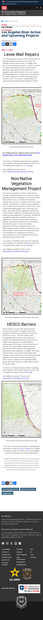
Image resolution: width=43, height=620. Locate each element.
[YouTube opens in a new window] (16, 543)
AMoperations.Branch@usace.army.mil (20, 172)
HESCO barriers (28, 489)
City (21, 449)
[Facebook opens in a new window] (3, 543)
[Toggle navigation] (39, 7)
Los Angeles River (10, 489)
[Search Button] (36, 7)
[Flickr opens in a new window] (20, 543)
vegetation (7, 493)
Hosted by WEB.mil (8, 588)
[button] (10, 4)
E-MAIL (10, 50)
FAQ (27, 166)
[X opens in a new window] (11, 543)
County (27, 449)
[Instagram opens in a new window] (7, 543)
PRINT (4, 50)
